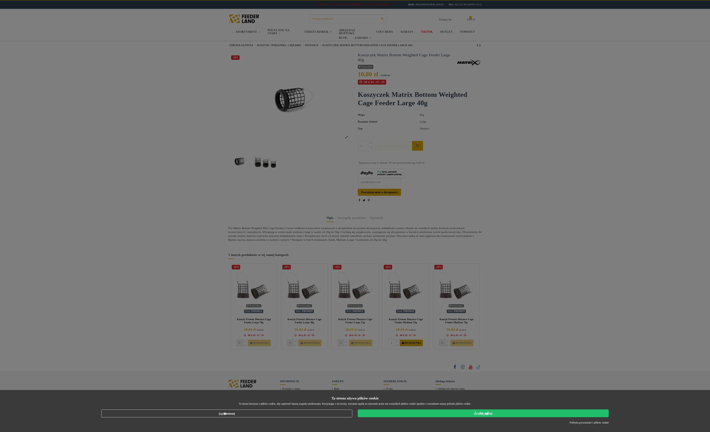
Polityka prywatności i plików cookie (589, 422)
